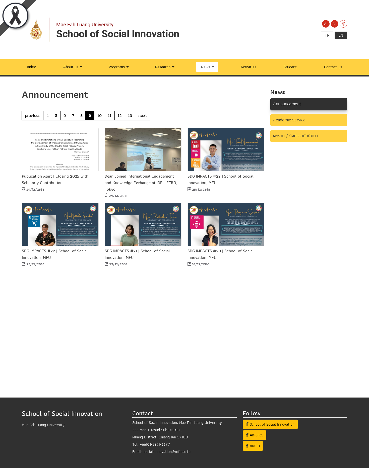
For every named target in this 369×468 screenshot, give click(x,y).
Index (31, 67)
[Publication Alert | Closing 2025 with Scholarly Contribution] (60, 149)
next (142, 115)
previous (32, 115)
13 (130, 115)
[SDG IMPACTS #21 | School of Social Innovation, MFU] (143, 224)
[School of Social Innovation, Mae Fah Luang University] (110, 29)
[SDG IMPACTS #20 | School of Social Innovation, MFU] (226, 224)
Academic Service (289, 120)
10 (99, 115)
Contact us (333, 67)
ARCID (254, 446)
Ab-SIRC (256, 435)
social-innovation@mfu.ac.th (167, 452)
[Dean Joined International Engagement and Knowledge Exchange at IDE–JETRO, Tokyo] (143, 149)
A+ (334, 24)
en (341, 35)
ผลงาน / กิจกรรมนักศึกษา (295, 135)
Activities (248, 67)
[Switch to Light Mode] (343, 24)
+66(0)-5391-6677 (155, 444)
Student (290, 67)
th (327, 35)
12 (120, 115)
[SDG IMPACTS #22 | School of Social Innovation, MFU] (60, 224)
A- (326, 24)
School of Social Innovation (271, 424)
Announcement (287, 104)
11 (109, 115)
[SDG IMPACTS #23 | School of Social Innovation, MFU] (226, 149)
